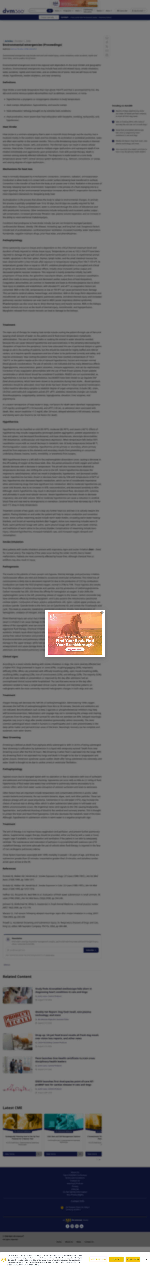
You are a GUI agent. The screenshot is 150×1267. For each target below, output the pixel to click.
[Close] (146, 1259)
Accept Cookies (133, 1259)
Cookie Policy (34, 1264)
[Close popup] (102, 612)
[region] (75, 1259)
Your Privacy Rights (98, 1259)
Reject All (116, 1259)
